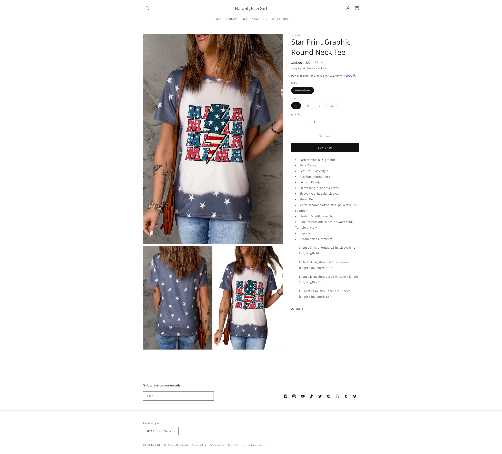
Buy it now (325, 147)
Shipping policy (256, 445)
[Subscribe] (209, 396)
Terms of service (236, 445)
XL (334, 106)
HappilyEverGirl (159, 445)
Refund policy (199, 445)
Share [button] (299, 308)
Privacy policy (217, 445)
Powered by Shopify (178, 445)
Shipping (296, 68)
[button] (147, 8)
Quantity (296, 114)
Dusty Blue (304, 91)
